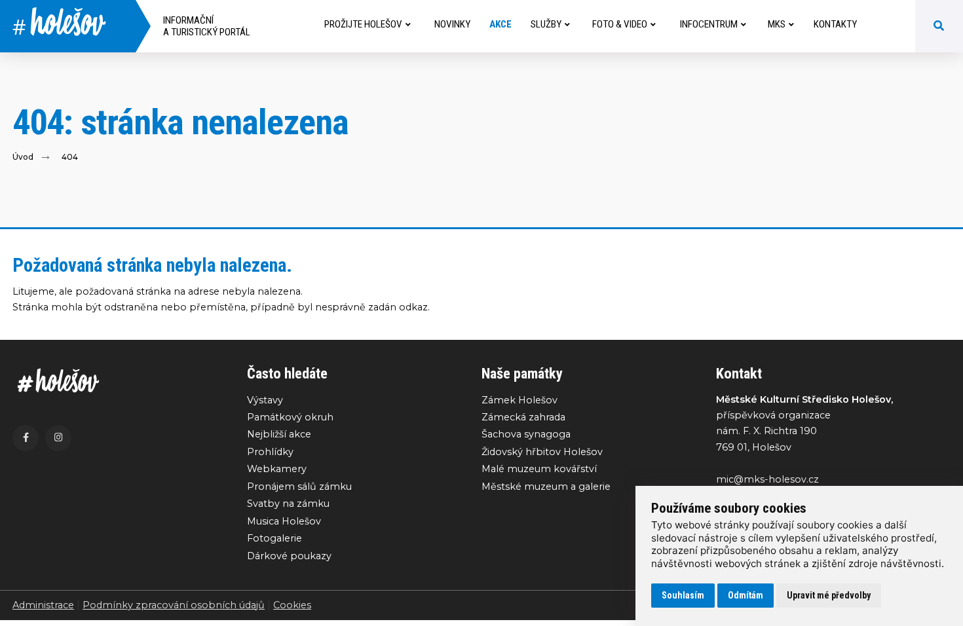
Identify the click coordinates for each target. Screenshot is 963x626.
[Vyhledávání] (939, 26)
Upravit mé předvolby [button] (829, 595)
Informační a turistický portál (206, 26)
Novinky (452, 24)
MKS (776, 24)
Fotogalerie (274, 538)
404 (70, 157)
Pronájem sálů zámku (299, 486)
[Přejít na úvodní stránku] (116, 380)
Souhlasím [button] (683, 595)
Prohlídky (270, 452)
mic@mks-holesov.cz (767, 479)
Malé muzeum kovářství (539, 469)
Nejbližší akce (279, 434)
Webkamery (277, 469)
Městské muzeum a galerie (546, 486)
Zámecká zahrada (523, 417)
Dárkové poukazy (289, 556)
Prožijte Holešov (363, 24)
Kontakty (835, 24)
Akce (500, 24)
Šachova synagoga (526, 434)
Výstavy (265, 400)
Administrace (43, 605)
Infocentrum (709, 24)
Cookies (292, 605)
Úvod (22, 157)
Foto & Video (619, 24)
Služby (546, 24)
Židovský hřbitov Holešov (542, 452)
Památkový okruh (290, 417)
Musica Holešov (284, 521)
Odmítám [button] (745, 595)
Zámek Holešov (519, 400)
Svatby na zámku (288, 503)
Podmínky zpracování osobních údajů (174, 605)
